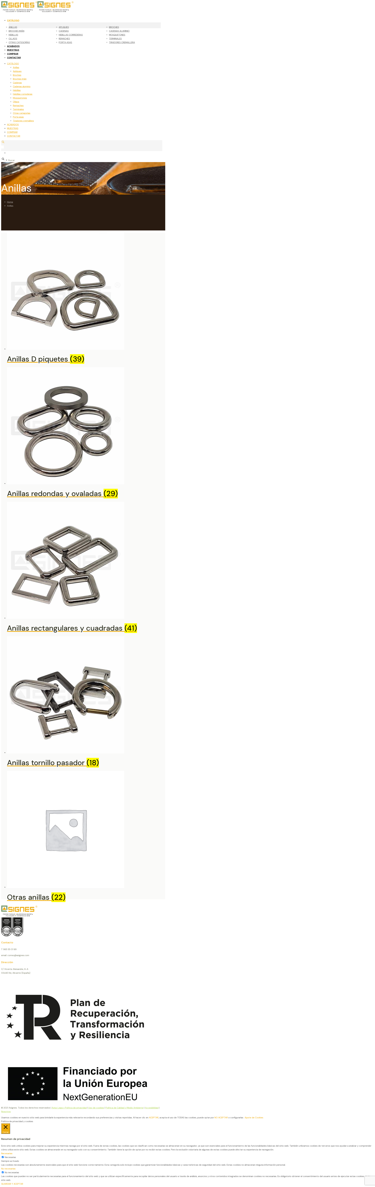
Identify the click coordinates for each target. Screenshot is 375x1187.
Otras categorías (21, 113)
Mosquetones (20, 97)
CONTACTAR (13, 136)
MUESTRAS (12, 128)
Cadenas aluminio (21, 86)
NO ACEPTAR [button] (221, 1117)
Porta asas (18, 117)
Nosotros (6, 1111)
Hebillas (17, 90)
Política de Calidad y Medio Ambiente (124, 1107)
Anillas (16, 67)
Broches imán (20, 78)
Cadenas (17, 82)
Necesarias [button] (6, 1153)
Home (10, 202)
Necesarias (10, 1157)
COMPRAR (12, 132)
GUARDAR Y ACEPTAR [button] (12, 1183)
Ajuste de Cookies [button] (254, 1117)
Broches (17, 75)
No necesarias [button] (8, 1168)
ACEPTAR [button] (153, 1117)
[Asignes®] (52, 11)
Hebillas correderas (22, 94)
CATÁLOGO (13, 63)
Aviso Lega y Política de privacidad (69, 1107)
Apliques (17, 71)
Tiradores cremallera (23, 120)
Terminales (18, 109)
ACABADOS (13, 124)
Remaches (18, 105)
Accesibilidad (151, 1107)
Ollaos (16, 101)
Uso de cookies (96, 1107)
